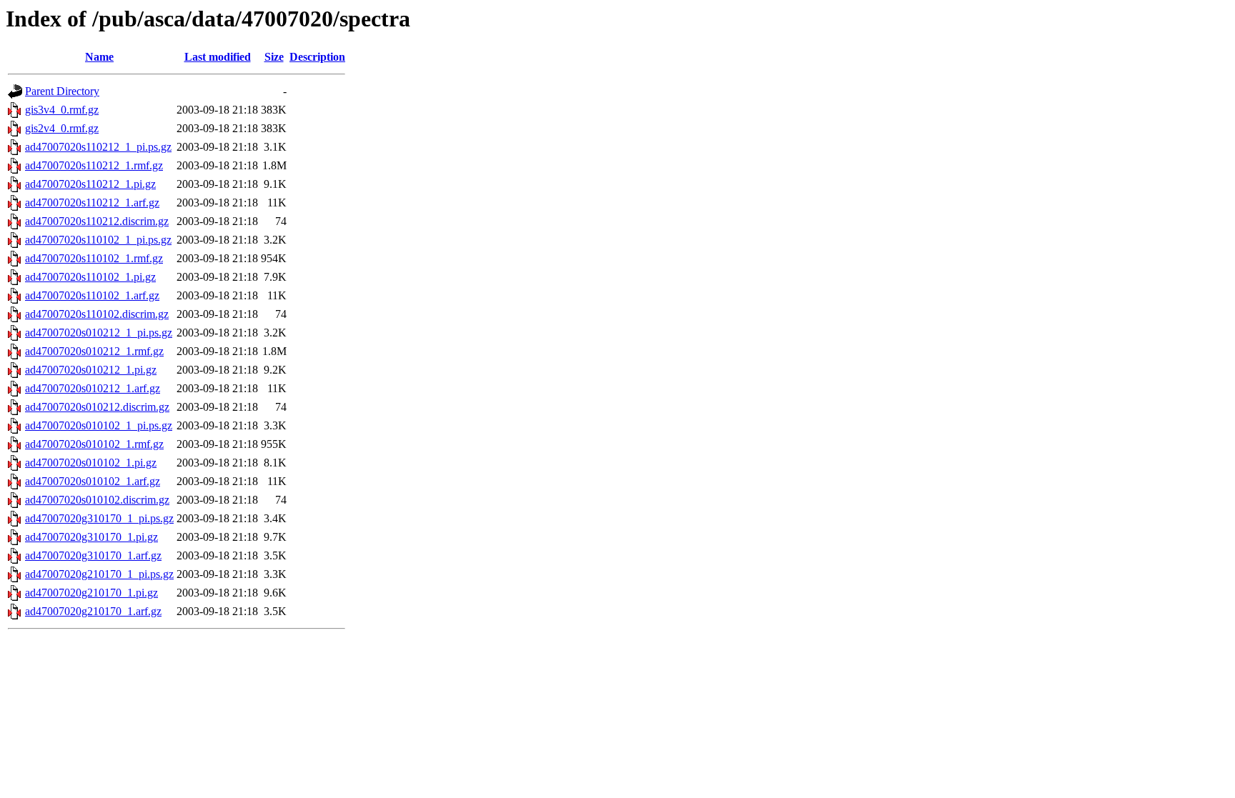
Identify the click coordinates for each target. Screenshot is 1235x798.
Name (99, 57)
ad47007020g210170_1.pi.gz (91, 593)
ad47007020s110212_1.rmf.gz (94, 165)
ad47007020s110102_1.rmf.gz (94, 258)
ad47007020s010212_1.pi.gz (91, 370)
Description (317, 57)
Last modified (217, 57)
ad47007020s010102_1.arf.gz (92, 481)
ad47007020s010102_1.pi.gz (91, 463)
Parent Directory (62, 91)
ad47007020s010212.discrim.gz (97, 407)
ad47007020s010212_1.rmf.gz (94, 351)
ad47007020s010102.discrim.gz (97, 500)
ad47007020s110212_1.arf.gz (92, 202)
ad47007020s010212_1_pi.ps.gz (98, 332)
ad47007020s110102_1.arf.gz (92, 295)
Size (274, 57)
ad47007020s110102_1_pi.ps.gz (98, 240)
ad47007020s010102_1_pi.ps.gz (98, 425)
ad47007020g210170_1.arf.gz (93, 611)
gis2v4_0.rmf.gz (62, 128)
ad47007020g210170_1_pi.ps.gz (99, 574)
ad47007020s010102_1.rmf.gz (94, 444)
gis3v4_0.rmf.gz (62, 110)
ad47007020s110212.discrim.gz (97, 221)
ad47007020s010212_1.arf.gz (92, 388)
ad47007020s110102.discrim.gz (97, 314)
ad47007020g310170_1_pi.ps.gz (99, 518)
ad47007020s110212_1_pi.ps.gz (98, 147)
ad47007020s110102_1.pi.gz (90, 277)
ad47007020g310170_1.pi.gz (91, 537)
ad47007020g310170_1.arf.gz (93, 555)
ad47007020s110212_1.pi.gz (90, 184)
